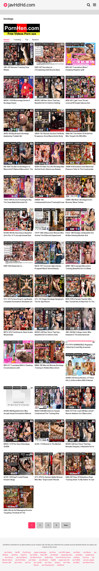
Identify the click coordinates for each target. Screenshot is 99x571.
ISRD (52, 44)
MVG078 (77, 276)
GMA (83, 110)
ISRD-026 (7, 243)
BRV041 (76, 44)
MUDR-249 (38, 309)
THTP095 (46, 210)
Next (66, 525)
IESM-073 (38, 143)
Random (35, 40)
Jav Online (8, 552)
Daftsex (77, 557)
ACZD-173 (38, 421)
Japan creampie (40, 552)
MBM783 (46, 342)
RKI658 (13, 143)
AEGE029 (16, 110)
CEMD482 (78, 176)
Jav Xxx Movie (21, 557)
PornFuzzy (27, 552)
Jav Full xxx (9, 557)
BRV (82, 44)
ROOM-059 (7, 210)
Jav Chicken (43, 560)
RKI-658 (6, 143)
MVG (83, 276)
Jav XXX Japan (64, 552)
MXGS (25, 77)
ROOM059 (16, 210)
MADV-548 (38, 388)
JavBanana (89, 555)
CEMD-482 (69, 176)
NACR (54, 243)
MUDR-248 (38, 77)
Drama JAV (7, 562)
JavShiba (78, 555)
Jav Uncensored (48, 565)
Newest (7, 40)
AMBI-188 (69, 243)
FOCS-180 (69, 210)
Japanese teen (66, 555)
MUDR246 (78, 421)
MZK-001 (69, 77)
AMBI (84, 243)
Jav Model (54, 555)
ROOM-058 (7, 388)
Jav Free (52, 552)
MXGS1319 (17, 421)
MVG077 (77, 388)
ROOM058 (16, 388)
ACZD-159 (7, 454)
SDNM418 (78, 354)
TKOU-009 (7, 176)
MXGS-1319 (8, 421)
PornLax (86, 557)
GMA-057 (69, 454)
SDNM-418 (69, 354)
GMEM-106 (38, 176)
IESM (52, 143)
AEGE (22, 110)
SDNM (85, 354)
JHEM (85, 143)
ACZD (54, 421)
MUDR (55, 77)
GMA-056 (7, 487)
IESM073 (46, 143)
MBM (52, 342)
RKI (19, 143)
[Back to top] (91, 563)
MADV (55, 388)
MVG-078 (69, 276)
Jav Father (34, 555)
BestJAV (44, 555)
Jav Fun (28, 562)
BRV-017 (7, 342)
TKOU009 (16, 176)
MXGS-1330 (8, 77)
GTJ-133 (38, 276)
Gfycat (36, 565)
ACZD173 (47, 421)
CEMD (85, 176)
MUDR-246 (69, 421)
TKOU (23, 176)
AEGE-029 (7, 110)
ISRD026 (15, 243)
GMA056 (15, 487)
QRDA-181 (38, 110)
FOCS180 (77, 210)
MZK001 (76, 77)
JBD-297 (7, 44)
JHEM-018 (69, 143)
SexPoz (24, 555)
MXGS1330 (17, 77)
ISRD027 (46, 44)
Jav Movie (87, 552)
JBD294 (76, 309)
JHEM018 (78, 143)
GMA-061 (69, 110)
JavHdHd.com (21, 5)
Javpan (57, 562)
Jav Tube (66, 562)
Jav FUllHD (76, 560)
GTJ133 (45, 276)
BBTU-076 (7, 309)
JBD (20, 44)
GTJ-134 (7, 276)
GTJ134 (14, 276)
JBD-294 (69, 309)
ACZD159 (16, 454)
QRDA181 (47, 110)
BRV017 (14, 342)
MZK (82, 77)
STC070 (45, 454)
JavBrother (48, 557)
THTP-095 (38, 210)
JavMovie (60, 565)
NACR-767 (38, 243)
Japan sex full (64, 560)
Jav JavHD (38, 562)
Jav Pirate (18, 562)
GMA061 (77, 110)
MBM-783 (38, 342)
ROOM (24, 210)
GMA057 (77, 454)
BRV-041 (69, 44)
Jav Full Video (20, 560)
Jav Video (32, 560)
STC (51, 454)
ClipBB (53, 560)
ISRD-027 (38, 44)
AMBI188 (77, 243)
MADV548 (47, 388)
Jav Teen (48, 562)
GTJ (19, 276)
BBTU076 (16, 309)
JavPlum (14, 555)
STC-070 (38, 454)
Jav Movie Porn (36, 557)
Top (26, 40)
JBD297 (14, 44)
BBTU (23, 309)
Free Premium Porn (63, 557)
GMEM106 (47, 176)
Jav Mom (76, 552)
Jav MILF (76, 562)
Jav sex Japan (88, 560)
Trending (17, 40)
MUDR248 (47, 77)
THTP (53, 210)
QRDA (54, 110)
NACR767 (47, 243)
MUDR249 (47, 309)
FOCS (84, 210)
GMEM (55, 176)
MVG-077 (69, 388)
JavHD (17, 552)
